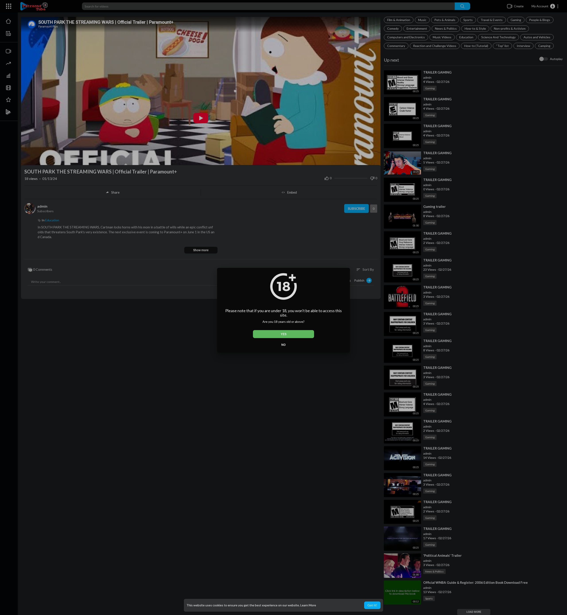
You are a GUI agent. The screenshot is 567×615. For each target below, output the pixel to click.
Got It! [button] (372, 605)
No (283, 344)
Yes (283, 334)
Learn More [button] (308, 605)
